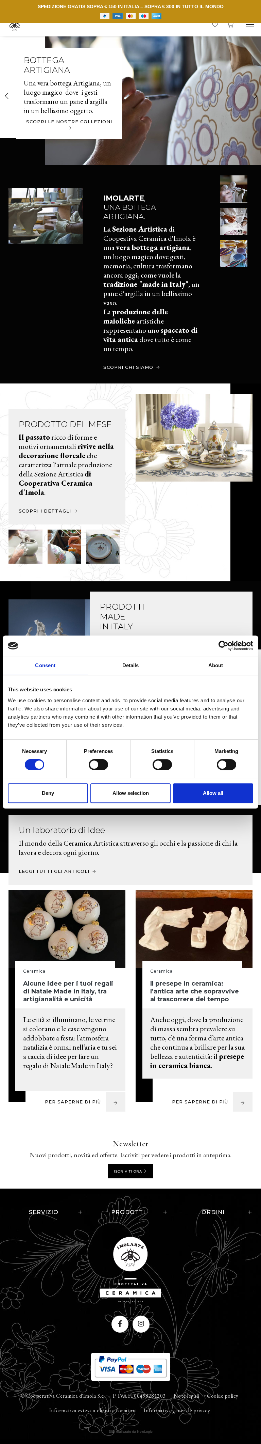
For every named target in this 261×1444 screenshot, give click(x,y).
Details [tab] (130, 665)
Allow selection (130, 793)
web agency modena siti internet (131, 1432)
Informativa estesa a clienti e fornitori (92, 1410)
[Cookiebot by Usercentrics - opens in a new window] (223, 646)
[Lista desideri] (215, 23)
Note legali (186, 1395)
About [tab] (215, 665)
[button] (255, 96)
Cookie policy (223, 1395)
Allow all (213, 793)
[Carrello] (230, 23)
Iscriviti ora (128, 1171)
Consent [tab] (45, 665)
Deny (48, 793)
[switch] (92, 762)
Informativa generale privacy (177, 1410)
